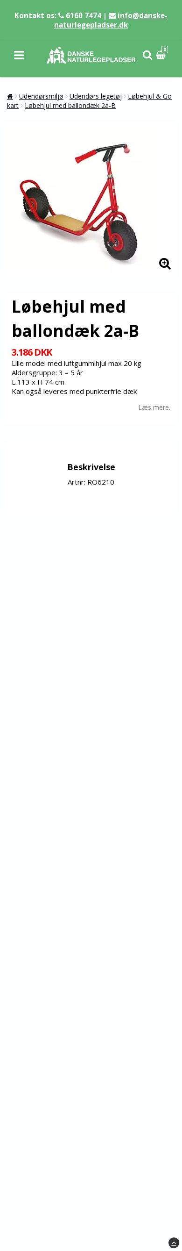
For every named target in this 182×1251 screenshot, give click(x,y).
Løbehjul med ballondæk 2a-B (70, 105)
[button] (162, 55)
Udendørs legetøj (96, 96)
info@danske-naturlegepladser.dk (111, 20)
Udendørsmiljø (41, 96)
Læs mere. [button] (154, 407)
